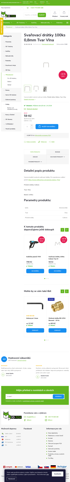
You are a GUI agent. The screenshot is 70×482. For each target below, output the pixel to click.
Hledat (42, 15)
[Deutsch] (53, 467)
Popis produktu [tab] (35, 152)
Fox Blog (50, 458)
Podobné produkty (34, 161)
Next (67, 230)
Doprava (50, 441)
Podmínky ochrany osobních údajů (56, 454)
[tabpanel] (35, 255)
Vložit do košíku (48, 127)
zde (47, 474)
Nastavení (11, 479)
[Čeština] (40, 467)
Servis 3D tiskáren (10, 95)
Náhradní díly (9, 56)
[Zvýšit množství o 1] (31, 125)
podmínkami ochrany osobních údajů (33, 401)
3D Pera (7, 70)
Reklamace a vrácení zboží (55, 436)
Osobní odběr (52, 451)
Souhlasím (57, 474)
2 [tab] (46, 278)
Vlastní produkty (10, 129)
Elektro (9, 81)
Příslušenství (9, 75)
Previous (62, 230)
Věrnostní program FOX (55, 443)
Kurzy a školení (9, 115)
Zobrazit (35, 330)
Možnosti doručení (32, 109)
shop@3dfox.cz (31, 417)
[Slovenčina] (46, 467)
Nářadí (9, 85)
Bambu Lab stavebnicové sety (12, 108)
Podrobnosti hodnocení (48, 44)
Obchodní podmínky (54, 449)
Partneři (50, 446)
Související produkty (56, 157)
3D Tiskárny (9, 46)
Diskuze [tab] (35, 157)
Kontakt (50, 438)
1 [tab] (44, 278)
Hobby (7, 104)
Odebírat (58, 396)
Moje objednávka (5, 8)
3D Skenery (8, 119)
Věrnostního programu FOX (43, 135)
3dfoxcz (29, 420)
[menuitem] (7, 23)
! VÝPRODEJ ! (9, 124)
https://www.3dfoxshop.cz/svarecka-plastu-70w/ (44, 180)
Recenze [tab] (57, 152)
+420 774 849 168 (53, 417)
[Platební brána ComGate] (7, 467)
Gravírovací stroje (10, 65)
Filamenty (8, 42)
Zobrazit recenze (21, 360)
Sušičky (7, 51)
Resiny (7, 90)
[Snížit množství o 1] (31, 128)
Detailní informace (29, 99)
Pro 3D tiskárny (11, 78)
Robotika (8, 61)
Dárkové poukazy (10, 99)
